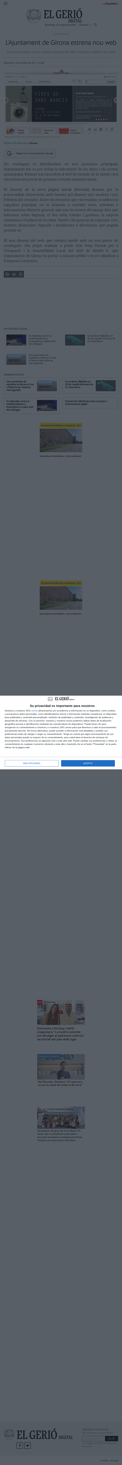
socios (34, 710)
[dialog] (61, 733)
